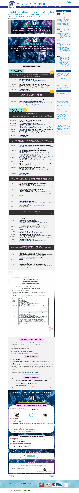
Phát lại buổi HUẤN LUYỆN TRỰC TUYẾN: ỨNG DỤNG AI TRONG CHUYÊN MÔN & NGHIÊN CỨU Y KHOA (63, 75)
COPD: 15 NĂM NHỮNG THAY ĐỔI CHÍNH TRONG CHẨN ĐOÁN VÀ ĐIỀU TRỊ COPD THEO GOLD (64, 25)
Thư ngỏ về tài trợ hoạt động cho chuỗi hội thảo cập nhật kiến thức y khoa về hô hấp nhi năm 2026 (63, 98)
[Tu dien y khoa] (41, 484)
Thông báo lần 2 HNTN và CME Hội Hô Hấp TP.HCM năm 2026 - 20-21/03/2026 (63, 102)
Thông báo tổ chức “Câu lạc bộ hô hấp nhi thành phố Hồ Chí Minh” (63, 119)
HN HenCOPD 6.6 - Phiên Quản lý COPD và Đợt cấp (63, 81)
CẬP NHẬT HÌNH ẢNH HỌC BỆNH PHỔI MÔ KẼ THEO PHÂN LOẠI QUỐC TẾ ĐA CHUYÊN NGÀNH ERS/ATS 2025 (65, 58)
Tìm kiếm (68, 2)
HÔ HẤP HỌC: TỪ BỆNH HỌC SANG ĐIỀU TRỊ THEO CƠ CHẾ (64, 20)
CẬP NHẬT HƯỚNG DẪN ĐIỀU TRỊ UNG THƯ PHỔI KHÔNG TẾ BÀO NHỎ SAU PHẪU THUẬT (65, 15)
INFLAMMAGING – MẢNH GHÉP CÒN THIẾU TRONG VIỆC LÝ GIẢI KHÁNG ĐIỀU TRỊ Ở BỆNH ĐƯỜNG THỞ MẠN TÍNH (65, 35)
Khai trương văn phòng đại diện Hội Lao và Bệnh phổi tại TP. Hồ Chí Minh (63, 126)
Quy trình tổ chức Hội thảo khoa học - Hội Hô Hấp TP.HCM (63, 122)
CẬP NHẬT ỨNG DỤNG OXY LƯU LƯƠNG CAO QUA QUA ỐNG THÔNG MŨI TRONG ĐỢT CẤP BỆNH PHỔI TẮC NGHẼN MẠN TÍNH (64, 65)
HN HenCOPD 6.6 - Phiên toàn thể (63, 78)
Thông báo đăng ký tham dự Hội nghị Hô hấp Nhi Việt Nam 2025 (63, 106)
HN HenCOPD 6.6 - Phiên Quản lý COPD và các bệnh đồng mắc (63, 85)
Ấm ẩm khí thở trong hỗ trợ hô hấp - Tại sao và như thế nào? (65, 44)
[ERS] (57, 484)
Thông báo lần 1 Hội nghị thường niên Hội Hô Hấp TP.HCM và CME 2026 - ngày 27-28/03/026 (63, 115)
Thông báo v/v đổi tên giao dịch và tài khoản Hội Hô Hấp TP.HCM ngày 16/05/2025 (64, 110)
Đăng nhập (68, 1)
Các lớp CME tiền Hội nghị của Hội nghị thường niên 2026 (63, 94)
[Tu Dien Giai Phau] (47, 484)
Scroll (76, 490)
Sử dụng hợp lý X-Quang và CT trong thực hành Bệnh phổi (65, 30)
